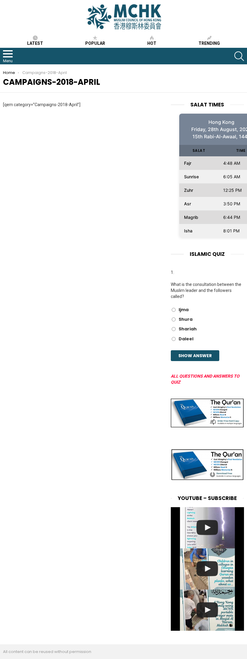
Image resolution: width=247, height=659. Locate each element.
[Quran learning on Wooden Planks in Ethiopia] (207, 569)
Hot (151, 43)
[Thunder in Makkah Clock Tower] (207, 527)
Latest (35, 43)
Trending (209, 43)
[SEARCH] (239, 56)
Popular (95, 43)
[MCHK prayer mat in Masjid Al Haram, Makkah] (207, 610)
